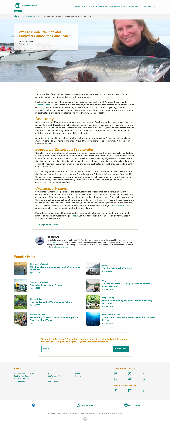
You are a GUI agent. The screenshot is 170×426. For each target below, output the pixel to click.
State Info (77, 6)
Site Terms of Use (54, 376)
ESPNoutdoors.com (56, 242)
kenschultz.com (61, 247)
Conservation (19, 382)
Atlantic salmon (42, 105)
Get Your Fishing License (117, 6)
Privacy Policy (53, 382)
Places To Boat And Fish (133, 6)
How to (39, 225)
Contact (78, 373)
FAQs (50, 379)
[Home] (16, 17)
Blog (144, 6)
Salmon (56, 225)
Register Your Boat (102, 6)
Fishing (47, 225)
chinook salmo (117, 205)
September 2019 (32, 17)
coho (46, 138)
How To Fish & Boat (88, 6)
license (72, 216)
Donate (78, 376)
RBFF (149, 6)
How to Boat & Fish (21, 379)
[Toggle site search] (154, 6)
